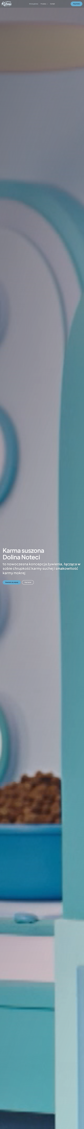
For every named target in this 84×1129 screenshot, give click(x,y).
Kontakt (52, 4)
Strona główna (33, 4)
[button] (76, 3)
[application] (47, 4)
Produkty (43, 4)
